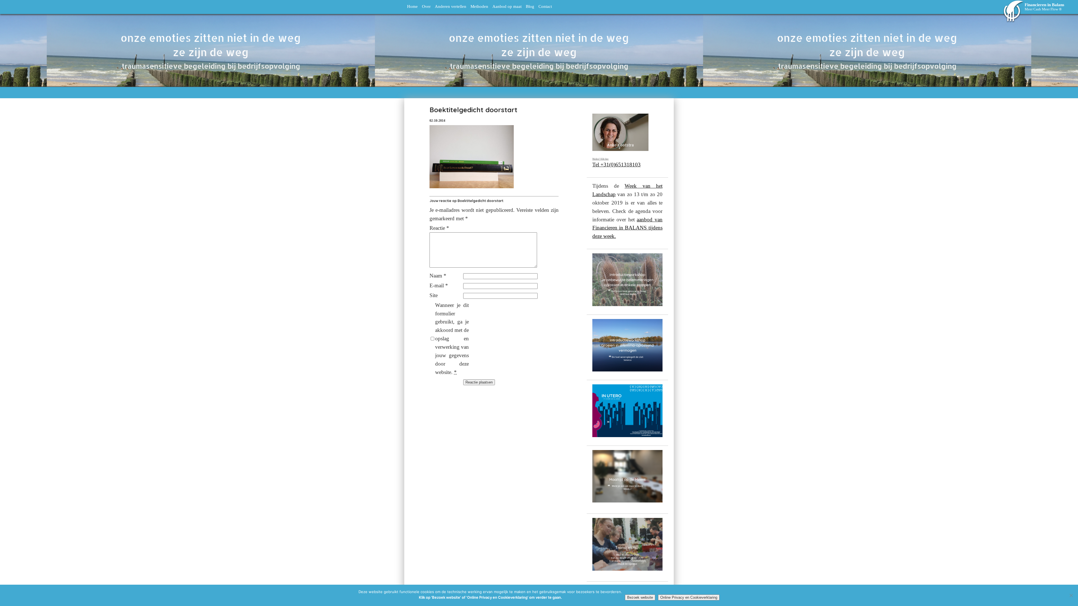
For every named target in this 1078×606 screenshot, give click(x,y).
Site (434, 295)
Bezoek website (640, 597)
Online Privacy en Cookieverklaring (688, 597)
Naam (438, 276)
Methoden (479, 6)
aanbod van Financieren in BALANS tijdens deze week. (627, 228)
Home (412, 6)
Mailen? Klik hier (600, 159)
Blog (530, 6)
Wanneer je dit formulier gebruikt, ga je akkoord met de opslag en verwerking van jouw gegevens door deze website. (452, 338)
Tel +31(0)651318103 (616, 164)
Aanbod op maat (507, 6)
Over (426, 6)
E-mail (439, 285)
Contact (545, 6)
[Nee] (1071, 595)
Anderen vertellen (450, 6)
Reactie (439, 228)
